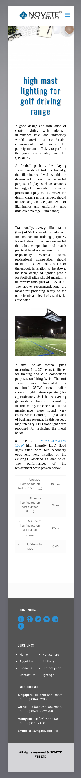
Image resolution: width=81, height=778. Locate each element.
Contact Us (27, 675)
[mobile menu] (67, 15)
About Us (26, 661)
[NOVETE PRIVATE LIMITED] (40, 15)
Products (26, 668)
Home (24, 654)
